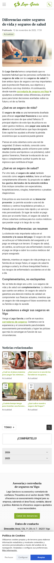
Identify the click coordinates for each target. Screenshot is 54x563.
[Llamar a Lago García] (49, 4)
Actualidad (8, 34)
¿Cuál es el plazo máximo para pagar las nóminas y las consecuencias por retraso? (13, 373)
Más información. (9, 550)
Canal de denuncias (27, 516)
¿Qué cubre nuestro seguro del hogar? (37, 404)
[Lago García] (26, 4)
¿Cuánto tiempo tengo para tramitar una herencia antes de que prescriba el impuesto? (14, 404)
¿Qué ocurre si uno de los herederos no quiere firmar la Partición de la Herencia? (39, 373)
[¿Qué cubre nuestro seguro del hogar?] (40, 392)
